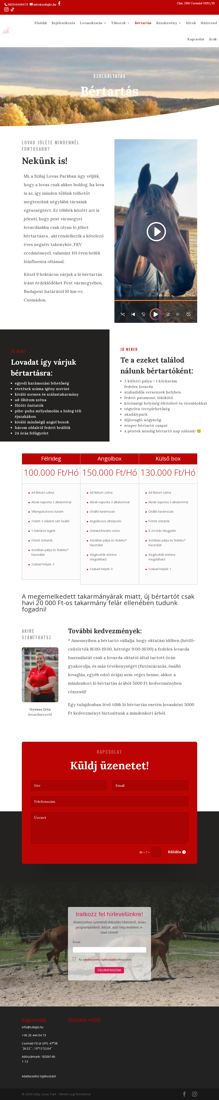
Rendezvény (166, 23)
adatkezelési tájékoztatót (99, 959)
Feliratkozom (109, 970)
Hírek (191, 23)
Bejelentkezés (63, 23)
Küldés (174, 851)
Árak (213, 39)
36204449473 (18, 4)
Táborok (118, 23)
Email (76, 942)
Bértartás (143, 23)
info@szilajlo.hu (45, 4)
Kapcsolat (195, 39)
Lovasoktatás (91, 23)
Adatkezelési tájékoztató (39, 1076)
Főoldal (40, 23)
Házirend (209, 23)
